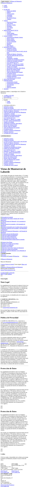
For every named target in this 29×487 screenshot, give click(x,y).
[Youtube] (9, 256)
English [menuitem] (5, 7)
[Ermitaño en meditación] (7, 245)
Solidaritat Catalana (11, 48)
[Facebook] (4, 256)
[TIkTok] (25, 256)
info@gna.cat (4, 471)
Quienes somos (10, 13)
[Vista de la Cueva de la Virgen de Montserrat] (12, 247)
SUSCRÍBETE (7, 97)
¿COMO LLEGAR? (9, 95)
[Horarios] (3, 254)
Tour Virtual (10, 27)
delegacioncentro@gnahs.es (7, 485)
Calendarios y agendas (12, 58)
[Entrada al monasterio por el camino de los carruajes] (14, 227)
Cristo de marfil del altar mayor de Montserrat (15, 112)
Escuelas (9, 31)
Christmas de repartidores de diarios (15, 59)
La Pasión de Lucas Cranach (14, 77)
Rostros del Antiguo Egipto (13, 69)
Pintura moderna (11, 40)
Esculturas (9, 43)
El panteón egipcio (11, 73)
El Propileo (9, 16)
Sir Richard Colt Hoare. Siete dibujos (16, 68)
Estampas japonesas (11, 76)
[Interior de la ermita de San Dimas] (9, 243)
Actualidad (9, 15)
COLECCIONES (8, 36)
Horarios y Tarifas (11, 25)
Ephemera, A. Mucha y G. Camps (15, 64)
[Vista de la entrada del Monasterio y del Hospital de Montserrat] (14, 232)
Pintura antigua (10, 38)
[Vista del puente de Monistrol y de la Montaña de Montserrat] (14, 252)
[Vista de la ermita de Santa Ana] (9, 238)
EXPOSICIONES (8, 80)
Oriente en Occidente (12, 66)
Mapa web (24, 264)
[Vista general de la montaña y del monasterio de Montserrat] (14, 225)
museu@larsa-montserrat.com (8, 270)
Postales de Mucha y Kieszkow (14, 54)
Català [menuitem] (5, 5)
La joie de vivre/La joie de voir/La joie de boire (15, 109)
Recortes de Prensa (11, 18)
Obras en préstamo (11, 87)
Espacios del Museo (12, 22)
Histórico (9, 86)
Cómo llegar (10, 23)
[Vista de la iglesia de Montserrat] (9, 235)
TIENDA (6, 89)
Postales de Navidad (12, 50)
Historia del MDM (11, 11)
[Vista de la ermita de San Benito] (9, 249)
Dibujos (9, 44)
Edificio (9, 12)
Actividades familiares (12, 34)
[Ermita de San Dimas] (6, 242)
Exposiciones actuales (12, 82)
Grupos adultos (10, 33)
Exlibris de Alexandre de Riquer (15, 61)
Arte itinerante (10, 84)
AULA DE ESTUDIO (9, 79)
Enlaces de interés (9, 264)
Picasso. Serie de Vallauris (13, 70)
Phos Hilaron (10, 45)
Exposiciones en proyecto (13, 83)
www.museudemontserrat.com (10, 322)
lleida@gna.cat (15, 471)
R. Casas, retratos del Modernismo (15, 65)
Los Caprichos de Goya (12, 62)
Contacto (9, 19)
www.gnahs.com (5, 472)
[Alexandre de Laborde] (7, 217)
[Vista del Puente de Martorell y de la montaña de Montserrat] (14, 222)
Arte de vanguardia (11, 41)
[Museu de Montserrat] (6, 259)
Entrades (9, 29)
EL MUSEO (7, 9)
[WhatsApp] (16, 256)
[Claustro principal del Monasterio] (9, 234)
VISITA (6, 20)
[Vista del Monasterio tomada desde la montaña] (13, 239)
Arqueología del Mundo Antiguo (15, 37)
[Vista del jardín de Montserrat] (8, 236)
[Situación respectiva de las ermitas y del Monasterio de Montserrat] (14, 229)
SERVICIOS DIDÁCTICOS (11, 30)
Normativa (9, 26)
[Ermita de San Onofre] (7, 246)
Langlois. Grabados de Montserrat (15, 75)
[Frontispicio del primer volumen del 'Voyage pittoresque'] (14, 220)
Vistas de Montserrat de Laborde (15, 72)
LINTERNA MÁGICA (9, 47)
